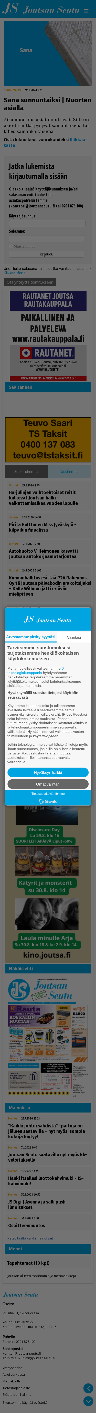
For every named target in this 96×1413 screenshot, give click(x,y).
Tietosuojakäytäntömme (48, 794)
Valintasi (74, 637)
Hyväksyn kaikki (48, 772)
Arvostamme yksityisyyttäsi (30, 636)
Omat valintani (48, 784)
